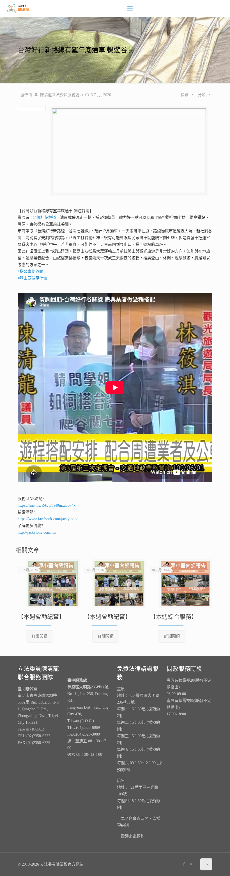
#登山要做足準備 (32, 278)
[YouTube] (192, 864)
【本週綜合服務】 (173, 616)
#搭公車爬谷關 (30, 271)
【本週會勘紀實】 (41, 616)
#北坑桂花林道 (43, 217)
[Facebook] (184, 864)
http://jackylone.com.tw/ (37, 532)
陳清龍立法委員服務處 (59, 95)
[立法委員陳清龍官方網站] (18, 8)
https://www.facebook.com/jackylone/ (47, 519)
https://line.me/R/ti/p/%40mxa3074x (46, 505)
